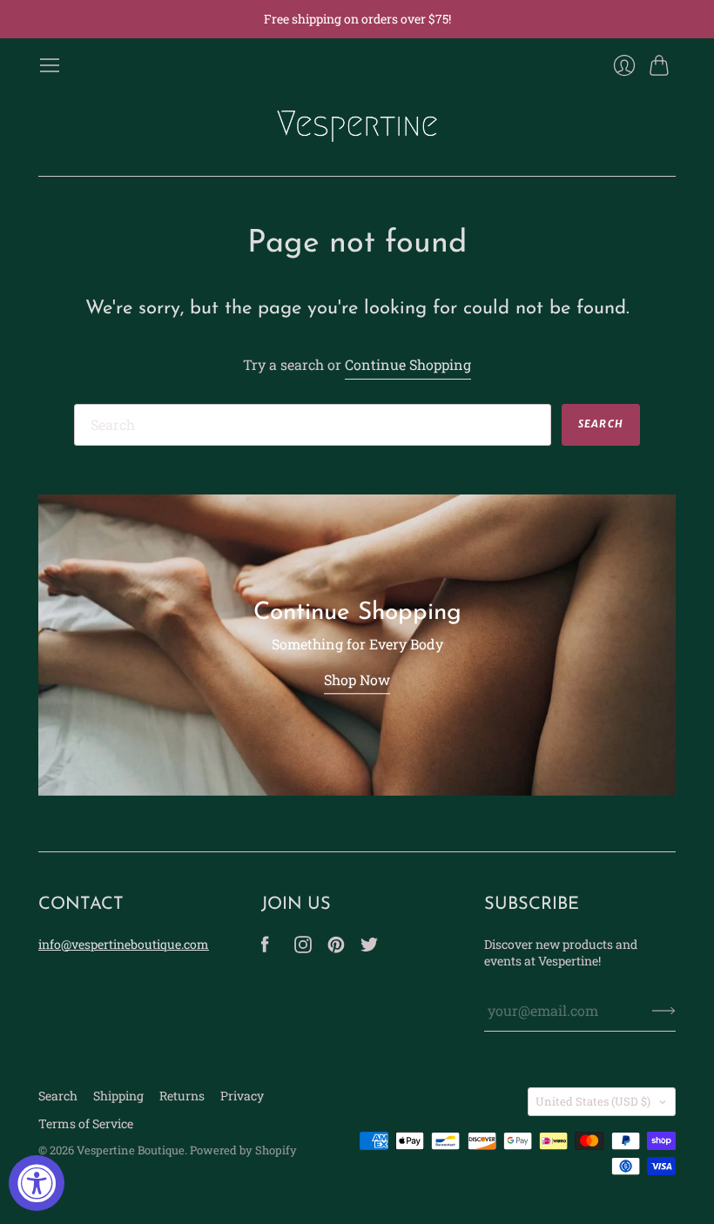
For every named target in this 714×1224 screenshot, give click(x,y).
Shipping (118, 1095)
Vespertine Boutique (131, 1150)
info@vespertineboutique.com (123, 944)
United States (593, 1101)
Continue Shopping (408, 364)
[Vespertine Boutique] (357, 126)
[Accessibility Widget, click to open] (36, 1183)
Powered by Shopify (243, 1150)
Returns (182, 1095)
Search (57, 1095)
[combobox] (312, 425)
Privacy (242, 1095)
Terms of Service (85, 1123)
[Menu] (49, 65)
